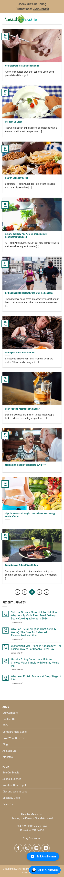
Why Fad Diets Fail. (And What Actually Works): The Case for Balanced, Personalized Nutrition (33, 632)
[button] (60, 19)
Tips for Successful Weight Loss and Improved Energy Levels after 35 (30, 515)
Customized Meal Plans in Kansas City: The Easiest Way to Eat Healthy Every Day (36, 647)
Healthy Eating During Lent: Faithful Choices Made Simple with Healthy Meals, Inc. (35, 662)
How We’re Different (13, 738)
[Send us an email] (36, 848)
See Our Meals (10, 772)
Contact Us (8, 719)
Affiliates (7, 757)
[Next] (46, 592)
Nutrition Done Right (14, 785)
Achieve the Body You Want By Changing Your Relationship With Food (26, 235)
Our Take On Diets (13, 121)
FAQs (5, 725)
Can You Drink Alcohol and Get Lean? (22, 408)
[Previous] (17, 592)
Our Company (10, 712)
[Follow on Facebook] (18, 848)
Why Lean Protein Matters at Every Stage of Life (36, 678)
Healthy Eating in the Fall (17, 178)
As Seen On (9, 750)
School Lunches (11, 779)
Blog (5, 744)
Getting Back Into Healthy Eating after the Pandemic (29, 293)
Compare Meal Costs (14, 731)
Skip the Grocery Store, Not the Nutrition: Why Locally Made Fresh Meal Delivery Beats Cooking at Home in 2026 (34, 615)
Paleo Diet (8, 804)
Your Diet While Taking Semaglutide (22, 65)
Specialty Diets (11, 797)
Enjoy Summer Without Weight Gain (21, 565)
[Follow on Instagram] (27, 848)
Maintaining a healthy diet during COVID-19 (25, 464)
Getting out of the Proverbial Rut (20, 352)
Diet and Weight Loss (14, 791)
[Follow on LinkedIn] (46, 848)
